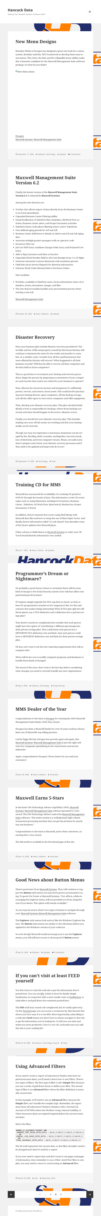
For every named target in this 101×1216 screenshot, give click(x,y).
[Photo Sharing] (50, 100)
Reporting (46, 1178)
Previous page (11, 1194)
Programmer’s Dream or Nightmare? (42, 576)
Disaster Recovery (35, 337)
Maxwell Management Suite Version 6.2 (46, 180)
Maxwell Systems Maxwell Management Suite (43, 913)
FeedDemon (75, 997)
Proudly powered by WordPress (29, 1211)
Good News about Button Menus (50, 880)
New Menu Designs (36, 41)
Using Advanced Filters (40, 1066)
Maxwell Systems (56, 532)
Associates (54, 774)
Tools (53, 461)
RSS (42, 993)
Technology (50, 154)
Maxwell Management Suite (47, 139)
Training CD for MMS (38, 484)
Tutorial (40, 550)
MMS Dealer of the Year (41, 709)
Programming (59, 686)
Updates (62, 154)
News (38, 314)
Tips (36, 1178)
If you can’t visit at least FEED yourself (48, 978)
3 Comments (59, 952)
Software (41, 154)
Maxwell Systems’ (25, 139)
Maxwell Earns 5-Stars (40, 798)
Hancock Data (20, 10)
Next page (89, 1194)
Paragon (20, 136)
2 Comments (75, 154)
